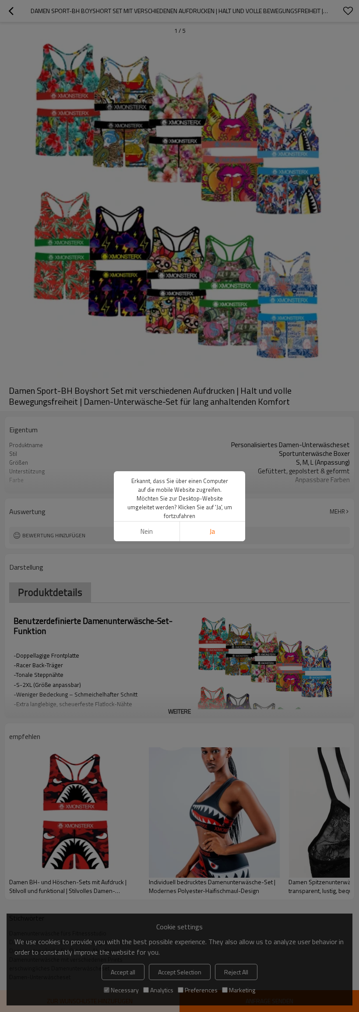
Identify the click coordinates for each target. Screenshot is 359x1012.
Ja (212, 531)
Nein (147, 531)
